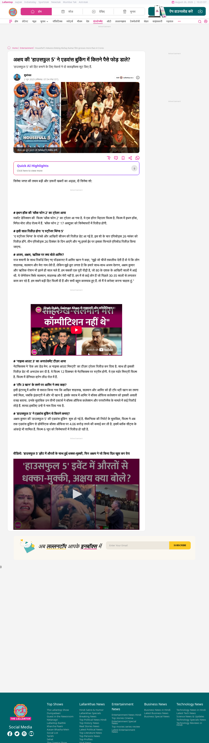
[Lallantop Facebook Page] (9, 733)
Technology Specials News (191, 719)
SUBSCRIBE (180, 545)
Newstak (56, 2)
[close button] (199, 21)
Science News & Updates (190, 716)
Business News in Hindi (157, 709)
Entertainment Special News (124, 722)
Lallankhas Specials (90, 713)
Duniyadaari (54, 713)
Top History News (89, 723)
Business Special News (156, 716)
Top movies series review (126, 726)
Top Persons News (89, 736)
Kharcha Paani (55, 726)
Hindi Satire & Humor (91, 709)
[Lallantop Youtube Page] (31, 733)
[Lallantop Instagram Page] (24, 733)
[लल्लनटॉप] (13, 12)
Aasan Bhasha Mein (58, 729)
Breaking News (87, 716)
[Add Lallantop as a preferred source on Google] (125, 78)
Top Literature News (90, 732)
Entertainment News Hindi (126, 714)
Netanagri (52, 719)
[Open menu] (11, 21)
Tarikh (50, 736)
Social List (52, 732)
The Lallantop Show (58, 709)
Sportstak (44, 2)
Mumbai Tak (69, 2)
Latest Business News (156, 713)
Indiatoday (30, 2)
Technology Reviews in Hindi (189, 723)
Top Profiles (86, 739)
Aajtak (18, 2)
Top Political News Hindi (92, 719)
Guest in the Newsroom (60, 716)
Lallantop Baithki (56, 723)
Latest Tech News (186, 713)
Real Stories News (89, 726)
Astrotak (83, 2)
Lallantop (7, 2)
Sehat (50, 739)
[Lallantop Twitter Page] (17, 733)
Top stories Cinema (122, 718)
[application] (76, 494)
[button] (177, 11)
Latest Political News (90, 729)
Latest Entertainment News (123, 730)
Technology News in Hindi (191, 709)
